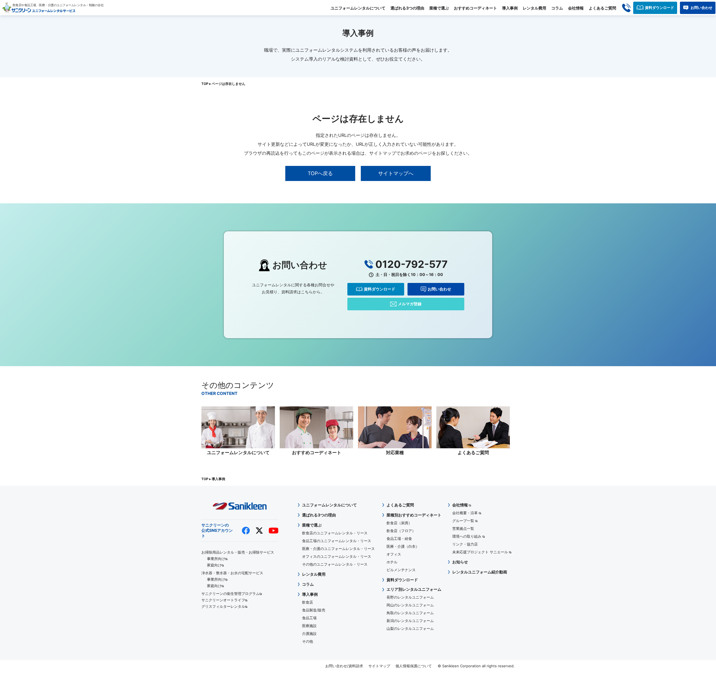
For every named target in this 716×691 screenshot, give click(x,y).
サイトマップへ (395, 173)
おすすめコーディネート (475, 8)
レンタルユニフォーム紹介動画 (479, 572)
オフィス (394, 554)
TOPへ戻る (320, 173)
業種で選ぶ (439, 8)
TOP (204, 84)
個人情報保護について (413, 666)
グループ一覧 (463, 520)
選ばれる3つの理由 (407, 8)
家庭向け (214, 565)
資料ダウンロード (659, 7)
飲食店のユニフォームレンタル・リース (335, 533)
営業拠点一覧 (463, 528)
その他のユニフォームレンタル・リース (335, 564)
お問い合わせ (701, 7)
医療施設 (309, 625)
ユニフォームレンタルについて (358, 8)
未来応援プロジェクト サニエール (480, 552)
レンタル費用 (534, 8)
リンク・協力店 (465, 544)
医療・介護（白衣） (403, 546)
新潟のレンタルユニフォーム (410, 620)
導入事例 (510, 8)
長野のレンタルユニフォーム (410, 597)
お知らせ (460, 561)
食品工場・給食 (399, 538)
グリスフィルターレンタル (223, 606)
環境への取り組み (467, 536)
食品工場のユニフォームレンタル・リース (336, 540)
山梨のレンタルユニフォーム (410, 628)
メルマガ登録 (409, 303)
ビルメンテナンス (401, 570)
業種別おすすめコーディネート (414, 515)
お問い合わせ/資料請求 (344, 666)
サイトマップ (379, 666)
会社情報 (576, 8)
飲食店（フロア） (401, 530)
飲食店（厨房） (399, 523)
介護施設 (309, 633)
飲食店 (307, 602)
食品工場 (309, 618)
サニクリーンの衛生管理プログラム (230, 593)
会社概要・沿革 (465, 513)
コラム (557, 8)
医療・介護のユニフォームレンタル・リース (338, 548)
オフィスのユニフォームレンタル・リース (336, 556)
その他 (307, 641)
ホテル (392, 562)
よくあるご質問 (602, 8)
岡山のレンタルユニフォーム (410, 605)
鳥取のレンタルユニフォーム (410, 613)
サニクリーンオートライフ (223, 600)
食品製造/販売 (313, 610)
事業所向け (216, 558)
